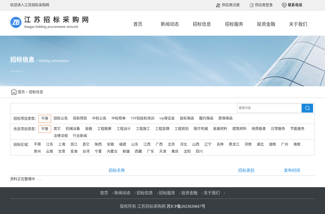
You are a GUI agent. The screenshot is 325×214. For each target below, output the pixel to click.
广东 (150, 151)
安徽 (110, 144)
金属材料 (220, 129)
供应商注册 (230, 5)
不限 (44, 118)
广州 (284, 144)
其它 (57, 129)
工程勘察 (104, 129)
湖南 (272, 144)
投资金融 (266, 24)
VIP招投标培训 (142, 118)
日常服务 (278, 129)
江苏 (49, 144)
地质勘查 (259, 129)
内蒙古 (112, 151)
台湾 (86, 151)
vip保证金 (167, 118)
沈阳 (187, 151)
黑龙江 (234, 144)
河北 (183, 144)
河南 (248, 144)
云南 (49, 151)
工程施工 (143, 129)
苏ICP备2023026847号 (186, 206)
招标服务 (234, 24)
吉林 (220, 144)
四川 (199, 151)
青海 (73, 151)
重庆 (174, 151)
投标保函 (187, 118)
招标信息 (202, 24)
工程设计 (124, 129)
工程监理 (162, 129)
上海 (61, 144)
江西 (147, 144)
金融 (88, 129)
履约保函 (206, 118)
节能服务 (297, 129)
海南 (296, 144)
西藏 (138, 151)
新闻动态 (170, 24)
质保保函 (225, 118)
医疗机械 (201, 129)
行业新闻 (80, 136)
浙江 (73, 144)
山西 (195, 144)
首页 (137, 24)
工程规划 (181, 129)
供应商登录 (263, 5)
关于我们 (298, 24)
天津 (162, 151)
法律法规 (61, 136)
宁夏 (98, 151)
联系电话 (294, 5)
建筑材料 (239, 129)
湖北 (260, 144)
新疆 (126, 151)
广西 (159, 144)
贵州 (37, 151)
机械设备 (73, 129)
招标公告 (61, 118)
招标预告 (80, 118)
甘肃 (61, 151)
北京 (171, 144)
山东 (134, 144)
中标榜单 (118, 118)
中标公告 (99, 118)
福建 (122, 144)
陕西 (98, 144)
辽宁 (208, 144)
